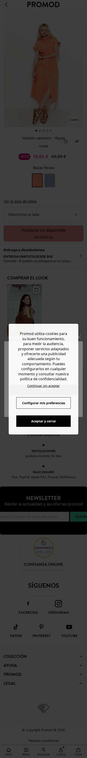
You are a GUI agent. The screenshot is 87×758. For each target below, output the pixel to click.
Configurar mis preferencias (43, 403)
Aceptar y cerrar (43, 421)
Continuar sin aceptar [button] (43, 386)
